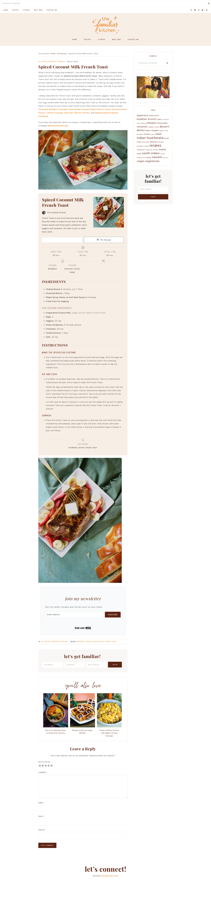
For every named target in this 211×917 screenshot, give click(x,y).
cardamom (165, 119)
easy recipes (99, 641)
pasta (153, 141)
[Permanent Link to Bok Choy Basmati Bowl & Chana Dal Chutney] (55, 727)
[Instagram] (202, 7)
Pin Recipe (105, 240)
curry (157, 127)
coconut (142, 126)
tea (164, 158)
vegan (141, 161)
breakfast (81, 641)
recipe (146, 146)
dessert (164, 126)
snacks (162, 149)
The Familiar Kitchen (105, 24)
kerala (159, 138)
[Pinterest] (199, 7)
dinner (141, 130)
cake (159, 119)
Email (41, 816)
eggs (161, 131)
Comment (42, 772)
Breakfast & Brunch (57, 61)
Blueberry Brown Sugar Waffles (82, 731)
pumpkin (140, 146)
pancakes (145, 142)
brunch (89, 641)
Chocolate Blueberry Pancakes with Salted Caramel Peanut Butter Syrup (74, 109)
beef (157, 115)
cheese (143, 123)
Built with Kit (83, 628)
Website (41, 830)
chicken (152, 123)
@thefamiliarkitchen (58, 126)
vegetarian (152, 161)
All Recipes (43, 61)
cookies (151, 127)
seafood (149, 150)
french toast (110, 641)
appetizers (142, 115)
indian (158, 134)
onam (139, 142)
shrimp (155, 150)
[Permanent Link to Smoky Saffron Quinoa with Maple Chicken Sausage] (109, 727)
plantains (160, 142)
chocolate (162, 123)
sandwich (141, 150)
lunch (166, 138)
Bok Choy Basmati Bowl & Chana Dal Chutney (55, 731)
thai (167, 158)
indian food (145, 138)
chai (138, 123)
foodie (147, 134)
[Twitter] (195, 7)
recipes (155, 145)
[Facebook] (191, 7)
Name (41, 803)
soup (139, 153)
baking (151, 115)
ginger (152, 134)
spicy (148, 157)
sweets (157, 157)
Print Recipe (63, 240)
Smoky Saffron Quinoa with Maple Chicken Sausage (109, 733)
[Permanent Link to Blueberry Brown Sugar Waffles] (82, 727)
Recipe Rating (44, 762)
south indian (151, 153)
